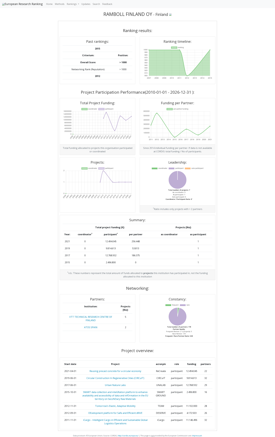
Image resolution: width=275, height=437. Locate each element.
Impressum (197, 435)
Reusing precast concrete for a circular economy (115, 371)
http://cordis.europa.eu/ (128, 435)
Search (96, 4)
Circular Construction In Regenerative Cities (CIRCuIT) (115, 378)
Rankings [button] (72, 4)
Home (49, 4)
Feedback (107, 4)
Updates (85, 4)
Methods (59, 4)
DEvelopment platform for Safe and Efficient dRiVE (115, 413)
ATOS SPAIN (90, 327)
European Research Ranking (24, 4)
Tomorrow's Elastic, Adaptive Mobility (115, 406)
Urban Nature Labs (115, 385)
